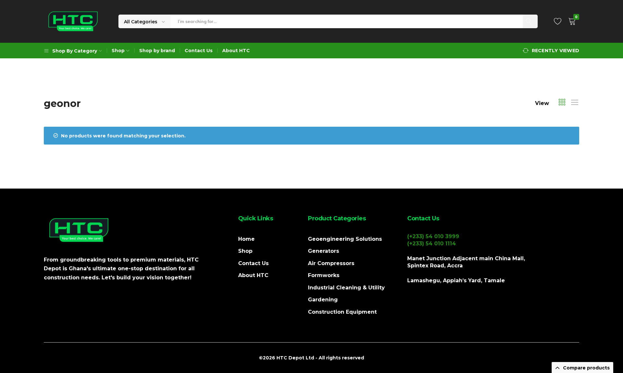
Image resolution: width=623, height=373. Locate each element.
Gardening (323, 300)
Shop (245, 251)
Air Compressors (331, 263)
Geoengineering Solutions (345, 239)
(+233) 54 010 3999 (433, 236)
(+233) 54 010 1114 (431, 243)
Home (246, 239)
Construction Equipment (342, 312)
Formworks (323, 275)
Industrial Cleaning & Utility (346, 288)
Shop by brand (157, 50)
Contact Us (199, 50)
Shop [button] (118, 50)
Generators (323, 251)
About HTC (236, 50)
